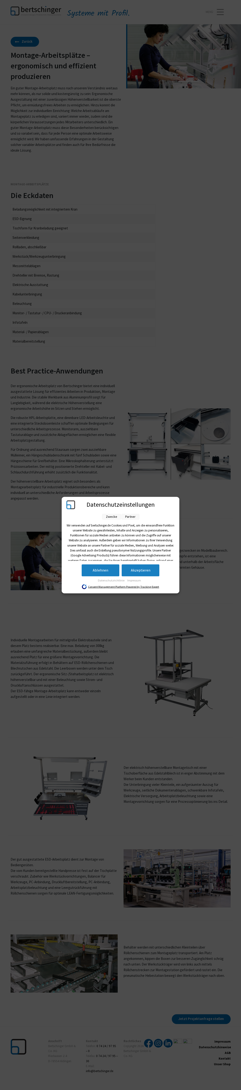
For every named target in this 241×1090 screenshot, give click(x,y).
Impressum (134, 580)
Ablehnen (100, 570)
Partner (130, 516)
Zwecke (111, 516)
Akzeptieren (140, 570)
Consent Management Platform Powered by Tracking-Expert (123, 587)
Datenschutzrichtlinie (111, 580)
